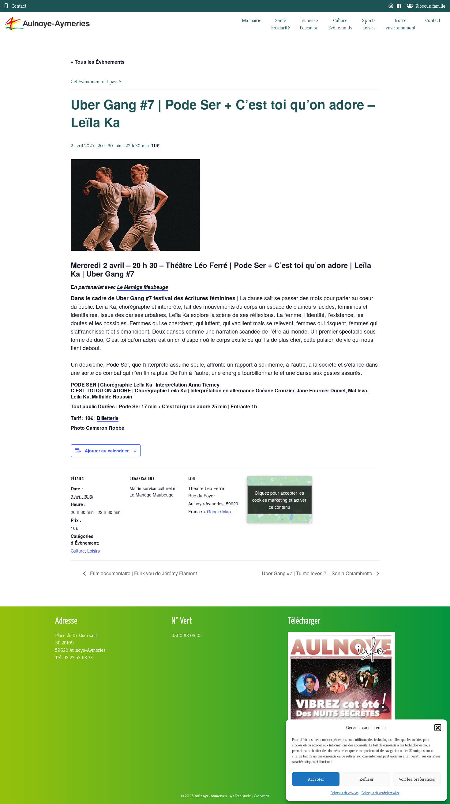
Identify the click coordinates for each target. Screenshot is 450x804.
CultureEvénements (340, 24)
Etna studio (243, 796)
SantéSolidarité (280, 24)
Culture (78, 551)
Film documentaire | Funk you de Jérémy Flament (143, 573)
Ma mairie (251, 20)
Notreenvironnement (400, 24)
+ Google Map (217, 511)
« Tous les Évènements (98, 61)
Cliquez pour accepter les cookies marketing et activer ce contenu (279, 499)
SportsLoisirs (369, 24)
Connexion (261, 796)
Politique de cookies (344, 793)
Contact (18, 6)
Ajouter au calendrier (107, 450)
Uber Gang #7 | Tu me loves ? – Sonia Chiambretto (317, 573)
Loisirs (93, 551)
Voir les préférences (417, 779)
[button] (438, 727)
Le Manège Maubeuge (142, 286)
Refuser (366, 779)
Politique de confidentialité (380, 793)
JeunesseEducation (309, 24)
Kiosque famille (430, 6)
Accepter (316, 779)
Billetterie (107, 417)
